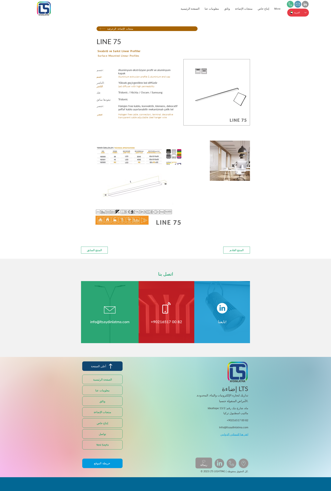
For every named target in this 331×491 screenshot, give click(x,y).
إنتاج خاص (102, 423)
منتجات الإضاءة (102, 412)
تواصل (102, 434)
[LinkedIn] (305, 4)
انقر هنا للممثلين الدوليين (234, 434)
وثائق (102, 401)
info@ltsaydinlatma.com (109, 321)
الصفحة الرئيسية (102, 379)
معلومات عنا (102, 390)
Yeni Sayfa (102, 444)
